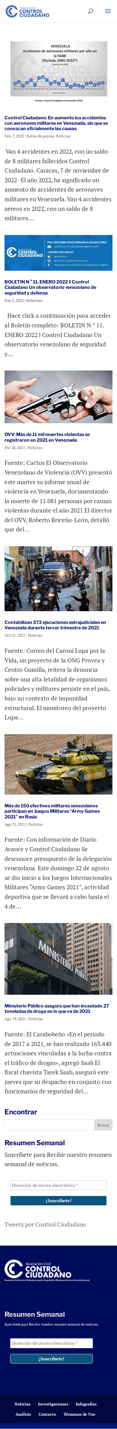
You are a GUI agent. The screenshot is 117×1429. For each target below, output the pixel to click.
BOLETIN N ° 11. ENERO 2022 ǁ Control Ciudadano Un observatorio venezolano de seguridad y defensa (50, 287)
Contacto (47, 1414)
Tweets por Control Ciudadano (45, 1224)
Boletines (34, 300)
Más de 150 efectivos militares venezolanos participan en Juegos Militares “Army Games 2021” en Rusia (52, 811)
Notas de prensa (40, 136)
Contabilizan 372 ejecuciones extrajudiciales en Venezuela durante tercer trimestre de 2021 (55, 625)
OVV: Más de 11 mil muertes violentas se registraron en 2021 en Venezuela (47, 437)
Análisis (23, 1414)
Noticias (63, 136)
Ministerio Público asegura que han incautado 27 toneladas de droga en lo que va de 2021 (57, 1008)
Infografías (86, 1404)
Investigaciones (53, 1404)
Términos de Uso (79, 1414)
